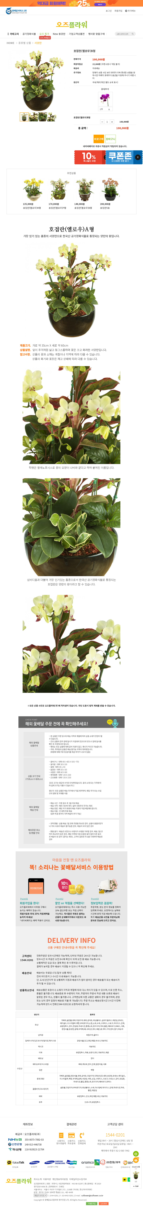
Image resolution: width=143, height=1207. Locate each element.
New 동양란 (59, 34)
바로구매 (99, 139)
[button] (67, 52)
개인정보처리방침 (60, 1179)
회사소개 (38, 1179)
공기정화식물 (29, 34)
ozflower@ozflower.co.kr (92, 1195)
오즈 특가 (44, 34)
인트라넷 (104, 1203)
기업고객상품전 (77, 34)
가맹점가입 (92, 1203)
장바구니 (110, 139)
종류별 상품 (24, 43)
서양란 (38, 43)
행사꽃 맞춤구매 (96, 34)
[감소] (102, 122)
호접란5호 (105, 207)
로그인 (109, 10)
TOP (137, 1186)
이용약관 (47, 1179)
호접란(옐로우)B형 (83, 207)
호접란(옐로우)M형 (32, 207)
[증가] (112, 122)
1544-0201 (115, 1135)
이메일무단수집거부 (78, 1179)
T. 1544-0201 (52, 1195)
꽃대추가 (105, 89)
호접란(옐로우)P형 (57, 207)
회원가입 (118, 10)
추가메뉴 (132, 10)
